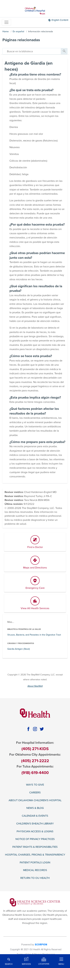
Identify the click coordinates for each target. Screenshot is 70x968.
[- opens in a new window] (35, 902)
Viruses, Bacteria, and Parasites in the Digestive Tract (34, 634)
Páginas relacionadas (21, 40)
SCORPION (41, 944)
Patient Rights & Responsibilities (35, 847)
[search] (32, 51)
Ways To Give (35, 784)
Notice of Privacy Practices (35, 839)
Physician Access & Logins (35, 831)
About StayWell (35, 686)
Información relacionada (40, 31)
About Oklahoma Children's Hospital (35, 800)
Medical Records (35, 870)
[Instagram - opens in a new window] (35, 729)
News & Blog (35, 808)
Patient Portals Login (35, 862)
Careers (35, 792)
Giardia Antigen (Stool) (18, 649)
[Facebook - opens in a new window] (28, 729)
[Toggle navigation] (6, 22)
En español (18, 31)
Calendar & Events (35, 815)
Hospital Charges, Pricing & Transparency (35, 854)
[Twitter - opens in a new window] (41, 729)
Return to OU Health (35, 878)
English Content (60, 20)
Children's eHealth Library (35, 823)
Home (5, 31)
